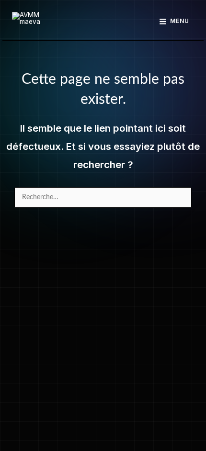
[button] (103, 21)
